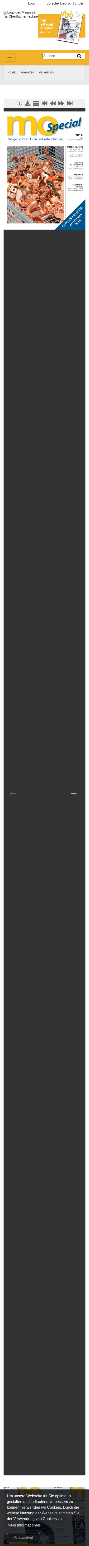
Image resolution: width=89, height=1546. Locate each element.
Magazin (27, 73)
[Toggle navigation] (10, 57)
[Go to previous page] (53, 105)
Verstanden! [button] (23, 1537)
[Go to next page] (61, 105)
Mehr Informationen (24, 1525)
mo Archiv (46, 73)
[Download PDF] (28, 105)
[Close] (19, 105)
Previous (13, 792)
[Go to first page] (44, 105)
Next (73, 792)
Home (12, 73)
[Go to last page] (70, 105)
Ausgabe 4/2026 (47, 30)
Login (32, 3)
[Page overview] (36, 105)
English (80, 3)
